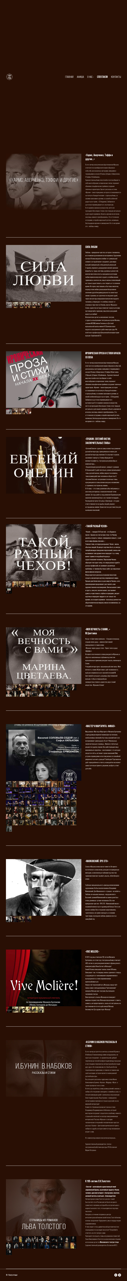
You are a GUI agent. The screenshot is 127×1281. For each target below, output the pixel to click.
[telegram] (119, 1275)
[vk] (115, 1275)
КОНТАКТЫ (116, 76)
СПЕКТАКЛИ (102, 76)
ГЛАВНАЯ (69, 76)
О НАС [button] (89, 76)
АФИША (80, 76)
